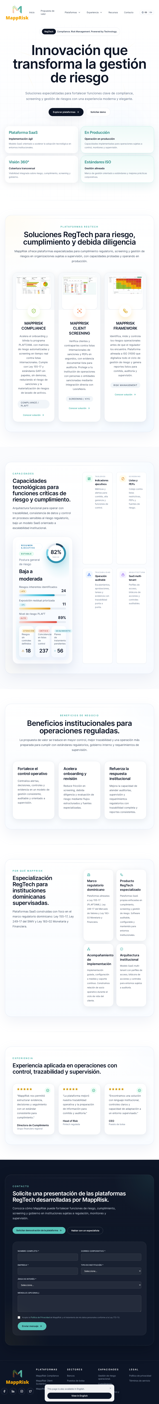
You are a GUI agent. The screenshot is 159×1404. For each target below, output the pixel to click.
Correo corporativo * (93, 1251)
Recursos (113, 12)
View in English (79, 1395)
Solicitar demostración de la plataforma (37, 1230)
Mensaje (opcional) (28, 1293)
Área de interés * (27, 1279)
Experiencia (93, 12)
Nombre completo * (28, 1251)
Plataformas (71, 12)
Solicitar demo (98, 112)
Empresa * (23, 1265)
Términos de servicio (139, 1380)
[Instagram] (21, 1391)
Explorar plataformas (64, 112)
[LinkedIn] (13, 1391)
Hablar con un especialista (85, 1230)
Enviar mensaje (30, 1326)
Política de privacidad (140, 1375)
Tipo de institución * (92, 1265)
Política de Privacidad (40, 1317)
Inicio (31, 12)
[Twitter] (30, 1391)
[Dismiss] (110, 1388)
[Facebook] (4, 1391)
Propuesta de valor (47, 12)
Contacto (128, 12)
